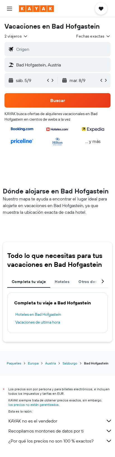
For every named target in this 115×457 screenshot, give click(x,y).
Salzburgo (70, 363)
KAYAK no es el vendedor (32, 421)
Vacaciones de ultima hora (37, 322)
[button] (9, 9)
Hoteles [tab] (62, 281)
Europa (33, 363)
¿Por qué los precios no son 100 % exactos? (51, 441)
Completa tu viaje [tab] (29, 281)
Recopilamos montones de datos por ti (45, 431)
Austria (50, 363)
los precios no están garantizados (33, 405)
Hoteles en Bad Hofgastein (38, 314)
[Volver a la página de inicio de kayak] (36, 8)
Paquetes (14, 363)
